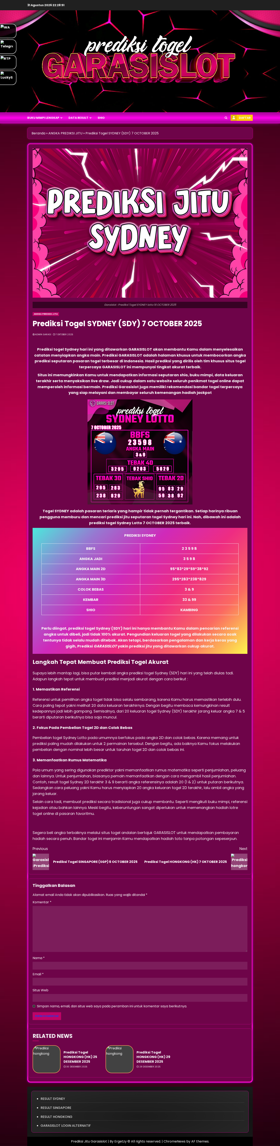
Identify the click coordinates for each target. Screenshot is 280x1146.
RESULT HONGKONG (56, 1116)
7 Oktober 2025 (64, 334)
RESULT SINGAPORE (56, 1107)
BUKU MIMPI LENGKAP (43, 118)
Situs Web (40, 990)
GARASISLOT (140, 349)
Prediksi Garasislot (120, 386)
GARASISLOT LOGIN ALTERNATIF (66, 1125)
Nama (39, 958)
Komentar (42, 902)
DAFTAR (245, 118)
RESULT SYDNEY (53, 1098)
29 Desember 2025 (150, 1066)
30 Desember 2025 (77, 1066)
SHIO (101, 118)
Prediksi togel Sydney (58, 349)
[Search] (226, 118)
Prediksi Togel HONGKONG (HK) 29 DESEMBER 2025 (153, 1057)
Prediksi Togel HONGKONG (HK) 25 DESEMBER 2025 (80, 1057)
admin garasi (43, 334)
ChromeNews (175, 1141)
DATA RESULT (78, 118)
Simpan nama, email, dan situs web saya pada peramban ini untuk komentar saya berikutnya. (112, 1006)
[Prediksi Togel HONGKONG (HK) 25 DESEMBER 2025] (46, 1059)
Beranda (38, 133)
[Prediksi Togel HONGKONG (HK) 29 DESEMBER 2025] (119, 1059)
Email (38, 974)
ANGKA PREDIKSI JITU (65, 133)
